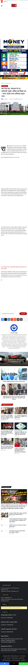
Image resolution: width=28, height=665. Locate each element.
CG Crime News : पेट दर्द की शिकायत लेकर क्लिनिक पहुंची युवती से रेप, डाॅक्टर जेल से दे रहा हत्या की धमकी (7, 432)
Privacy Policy (21, 658)
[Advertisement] (14, 24)
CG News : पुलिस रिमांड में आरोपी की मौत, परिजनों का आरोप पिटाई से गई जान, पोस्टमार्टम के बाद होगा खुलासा (20, 450)
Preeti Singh (5, 99)
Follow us (4, 604)
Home (3, 83)
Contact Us (23, 660)
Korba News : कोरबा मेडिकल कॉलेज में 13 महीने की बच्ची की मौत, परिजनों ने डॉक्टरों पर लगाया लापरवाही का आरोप (7, 417)
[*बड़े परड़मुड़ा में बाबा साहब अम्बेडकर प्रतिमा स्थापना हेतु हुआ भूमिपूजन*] (4, 532)
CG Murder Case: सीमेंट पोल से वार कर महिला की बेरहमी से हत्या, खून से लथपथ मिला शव (14, 360)
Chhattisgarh (8, 83)
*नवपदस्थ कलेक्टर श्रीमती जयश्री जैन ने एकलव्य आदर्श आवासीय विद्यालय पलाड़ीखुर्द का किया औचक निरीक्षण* (18, 520)
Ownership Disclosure (6, 660)
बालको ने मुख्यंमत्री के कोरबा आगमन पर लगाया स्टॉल (10, 157)
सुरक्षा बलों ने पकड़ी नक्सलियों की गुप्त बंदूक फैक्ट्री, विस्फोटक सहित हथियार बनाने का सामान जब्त (7, 447)
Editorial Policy (15, 658)
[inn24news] (14, 6)
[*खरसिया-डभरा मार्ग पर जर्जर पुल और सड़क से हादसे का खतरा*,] (4, 526)
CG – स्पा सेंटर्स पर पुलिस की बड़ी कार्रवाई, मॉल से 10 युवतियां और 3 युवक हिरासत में (21, 416)
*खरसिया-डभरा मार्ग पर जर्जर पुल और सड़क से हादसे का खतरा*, (13, 1)
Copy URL (23, 313)
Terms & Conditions (16, 660)
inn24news (23, 655)
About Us (9, 658)
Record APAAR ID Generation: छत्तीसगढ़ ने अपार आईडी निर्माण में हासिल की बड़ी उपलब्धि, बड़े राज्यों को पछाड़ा (21, 432)
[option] (14, 359)
